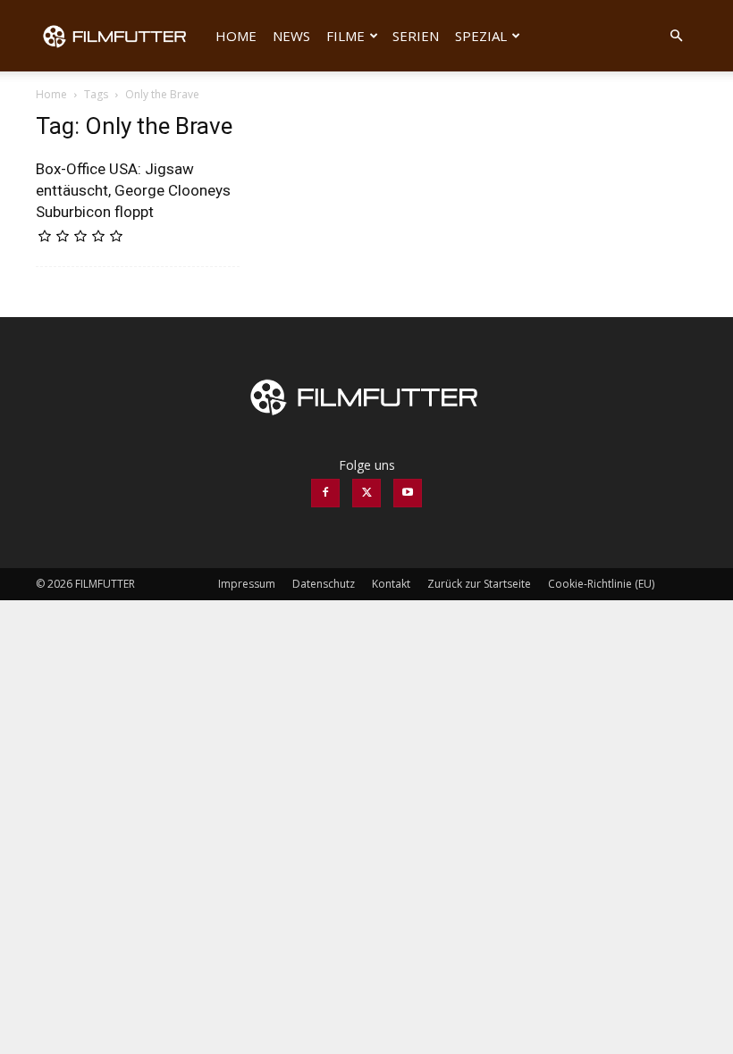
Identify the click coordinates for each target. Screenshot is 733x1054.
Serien (415, 36)
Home (236, 36)
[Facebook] (325, 493)
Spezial (481, 36)
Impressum (246, 583)
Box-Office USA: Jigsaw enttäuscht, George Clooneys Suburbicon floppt (133, 190)
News (291, 36)
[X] (366, 493)
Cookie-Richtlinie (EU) (601, 583)
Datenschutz (323, 583)
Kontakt (391, 583)
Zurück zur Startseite (479, 583)
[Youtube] (407, 493)
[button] (675, 36)
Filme (345, 36)
